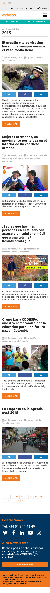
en (9, 3)
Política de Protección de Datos (28, 575)
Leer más (12, 124)
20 (22, 497)
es (4, 3)
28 (31, 497)
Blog (29, 8)
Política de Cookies (33, 577)
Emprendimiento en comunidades (24, 158)
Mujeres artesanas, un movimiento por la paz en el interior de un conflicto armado (24, 142)
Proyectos (17, 8)
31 (4, 500)
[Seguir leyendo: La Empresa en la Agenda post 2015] (25, 440)
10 (17, 497)
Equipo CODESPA (34, 58)
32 (9, 500)
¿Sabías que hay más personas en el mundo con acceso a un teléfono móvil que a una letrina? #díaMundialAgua (23, 234)
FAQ (45, 577)
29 (36, 497)
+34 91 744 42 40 (21, 526)
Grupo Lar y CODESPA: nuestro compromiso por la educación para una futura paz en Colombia (24, 325)
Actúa (29, 155)
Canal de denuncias (11, 579)
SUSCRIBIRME (25, 564)
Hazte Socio (11, 21)
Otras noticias (8, 60)
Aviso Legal (8, 575)
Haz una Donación (36, 21)
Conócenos (40, 8)
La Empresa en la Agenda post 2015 (22, 410)
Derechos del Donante (12, 577)
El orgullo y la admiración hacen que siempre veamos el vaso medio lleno (23, 46)
